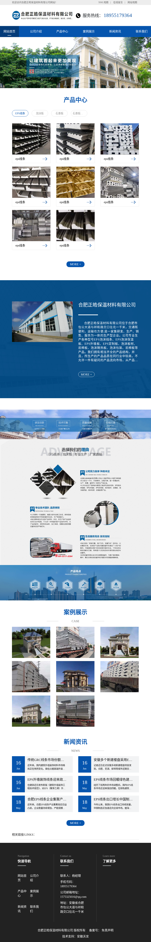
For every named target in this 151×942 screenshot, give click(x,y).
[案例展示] (31, 642)
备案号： (95, 930)
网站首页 (9, 31)
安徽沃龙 (83, 936)
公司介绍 (36, 31)
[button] (72, 85)
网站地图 (132, 2)
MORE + (75, 264)
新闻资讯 (115, 31)
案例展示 (89, 31)
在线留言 (118, 2)
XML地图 (103, 2)
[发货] (75, 642)
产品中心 (62, 31)
